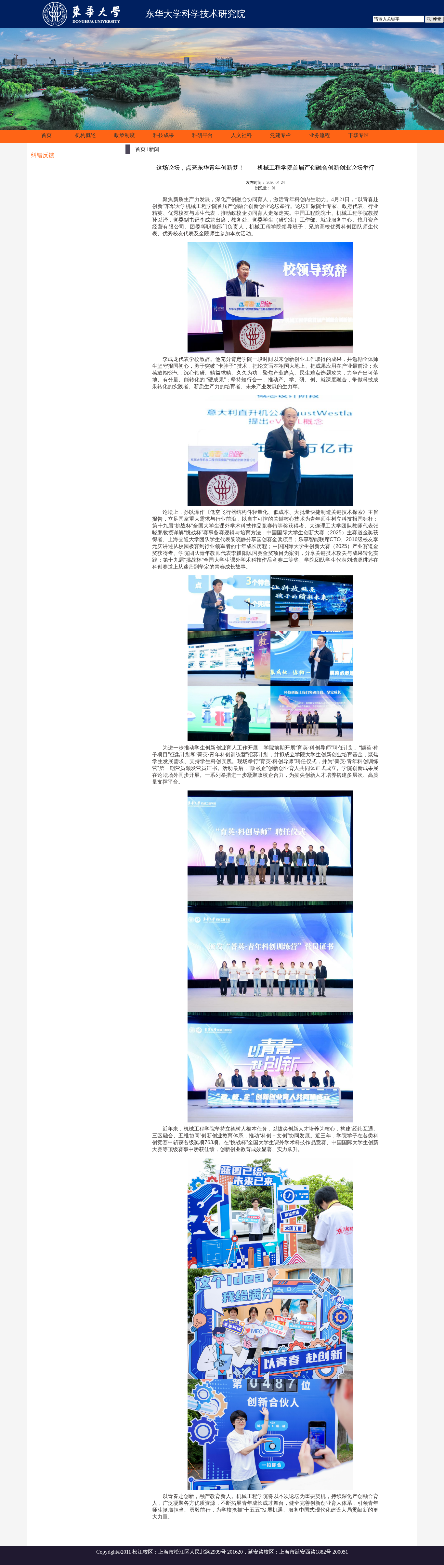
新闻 (154, 149)
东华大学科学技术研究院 (195, 14)
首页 (140, 149)
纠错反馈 (42, 155)
